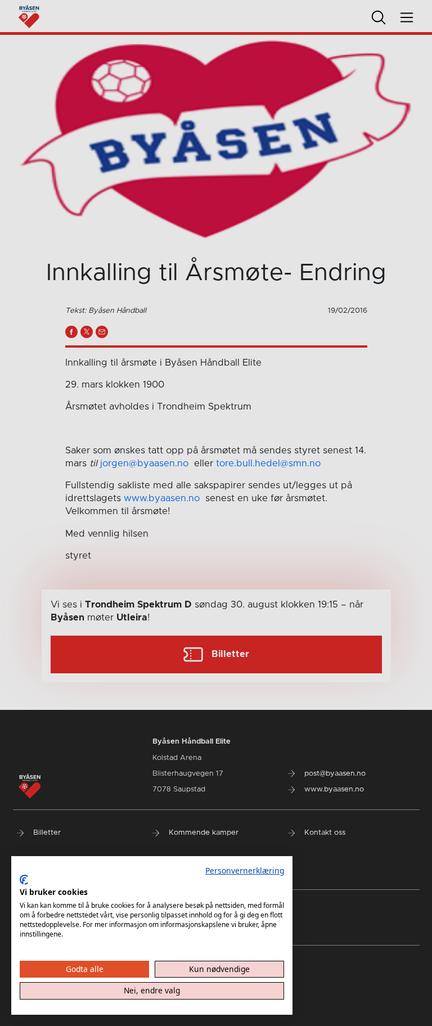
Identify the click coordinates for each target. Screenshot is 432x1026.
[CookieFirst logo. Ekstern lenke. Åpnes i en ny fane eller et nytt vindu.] (24, 880)
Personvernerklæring (244, 870)
